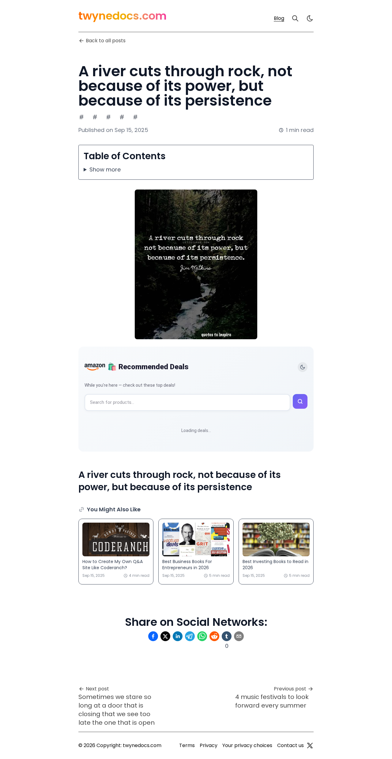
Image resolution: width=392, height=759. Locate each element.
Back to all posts (106, 40)
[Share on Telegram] (190, 636)
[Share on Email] (239, 636)
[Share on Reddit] (214, 636)
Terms (187, 745)
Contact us (290, 745)
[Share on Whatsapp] (202, 636)
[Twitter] (310, 745)
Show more (105, 169)
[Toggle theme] (302, 367)
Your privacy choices (247, 745)
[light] (310, 18)
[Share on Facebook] (153, 636)
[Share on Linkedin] (178, 636)
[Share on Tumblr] (227, 636)
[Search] (295, 18)
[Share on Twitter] (165, 636)
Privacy (208, 745)
